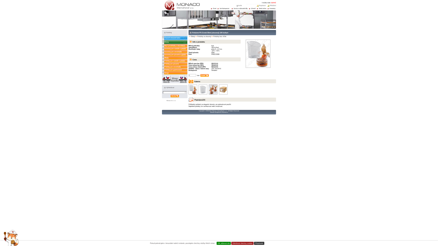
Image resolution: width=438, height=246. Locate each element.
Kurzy (167, 42)
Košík (240, 5)
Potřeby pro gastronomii (173, 70)
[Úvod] (181, 9)
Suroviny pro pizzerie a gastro (175, 55)
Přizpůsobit (259, 243)
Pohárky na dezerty (204, 36)
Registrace (262, 5)
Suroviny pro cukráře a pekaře (175, 49)
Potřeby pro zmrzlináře (172, 67)
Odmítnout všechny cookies (242, 243)
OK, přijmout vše (224, 243)
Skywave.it (225, 112)
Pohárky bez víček (219, 36)
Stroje (166, 73)
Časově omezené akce (172, 38)
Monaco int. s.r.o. (171, 100)
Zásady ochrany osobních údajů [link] (277, 243)
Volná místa (262, 8)
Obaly (166, 58)
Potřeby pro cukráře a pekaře (174, 61)
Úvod (214, 8)
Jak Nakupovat (224, 8)
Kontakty (272, 8)
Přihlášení (273, 5)
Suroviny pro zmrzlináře (173, 52)
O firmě (253, 8)
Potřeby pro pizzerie (171, 64)
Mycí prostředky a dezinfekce (174, 46)
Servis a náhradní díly (241, 8)
